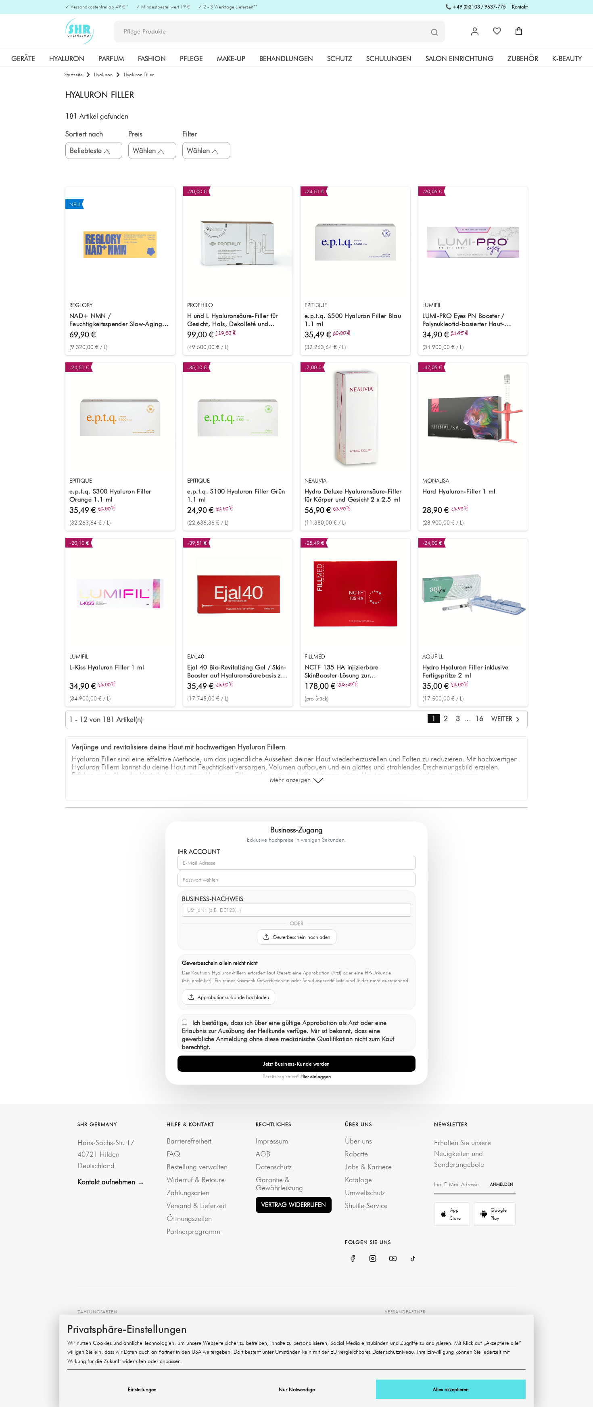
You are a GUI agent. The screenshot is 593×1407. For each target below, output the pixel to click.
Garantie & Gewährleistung (279, 1183)
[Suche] (434, 32)
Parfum (111, 58)
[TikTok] (413, 1258)
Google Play (499, 1214)
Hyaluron (66, 58)
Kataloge (358, 1179)
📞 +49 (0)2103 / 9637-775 (475, 7)
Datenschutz (274, 1166)
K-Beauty (567, 58)
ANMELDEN (501, 1184)
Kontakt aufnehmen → (110, 1181)
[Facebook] (352, 1258)
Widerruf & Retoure (196, 1179)
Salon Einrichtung (459, 58)
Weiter (502, 719)
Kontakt (520, 7)
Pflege (191, 58)
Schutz (339, 58)
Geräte (23, 58)
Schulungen (388, 58)
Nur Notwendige (297, 1389)
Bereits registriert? (297, 1076)
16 (479, 718)
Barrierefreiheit (189, 1141)
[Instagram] (372, 1258)
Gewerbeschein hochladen (301, 937)
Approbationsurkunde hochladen (233, 997)
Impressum (272, 1141)
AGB (263, 1154)
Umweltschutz (365, 1192)
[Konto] (475, 31)
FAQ (173, 1154)
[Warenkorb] (519, 31)
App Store (455, 1214)
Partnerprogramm (193, 1231)
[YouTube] (393, 1258)
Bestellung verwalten (197, 1166)
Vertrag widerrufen (293, 1204)
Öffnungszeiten (189, 1218)
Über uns (358, 1141)
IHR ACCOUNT (198, 851)
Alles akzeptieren (451, 1389)
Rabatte (356, 1154)
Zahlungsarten (188, 1192)
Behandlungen (286, 58)
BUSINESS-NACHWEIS (212, 899)
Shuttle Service (366, 1205)
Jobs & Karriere (368, 1166)
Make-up (231, 58)
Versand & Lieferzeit (196, 1205)
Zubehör (522, 58)
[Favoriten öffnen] (497, 31)
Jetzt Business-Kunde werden (296, 1063)
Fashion (152, 58)
